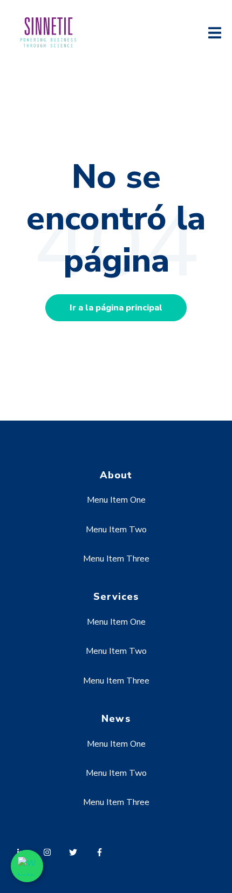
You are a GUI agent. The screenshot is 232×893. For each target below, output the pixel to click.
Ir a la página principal (116, 308)
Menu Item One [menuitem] (116, 500)
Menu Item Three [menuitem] (116, 559)
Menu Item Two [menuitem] (116, 530)
